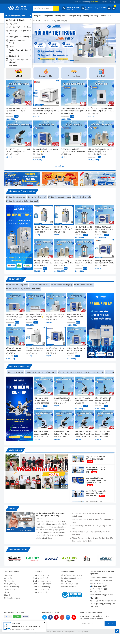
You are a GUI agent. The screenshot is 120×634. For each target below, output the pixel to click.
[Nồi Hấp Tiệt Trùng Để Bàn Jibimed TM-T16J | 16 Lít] (19, 93)
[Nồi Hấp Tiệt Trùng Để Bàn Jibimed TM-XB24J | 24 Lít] (104, 248)
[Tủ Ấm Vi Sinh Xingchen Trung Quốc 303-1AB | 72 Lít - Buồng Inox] (101, 93)
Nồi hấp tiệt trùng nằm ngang (59, 197)
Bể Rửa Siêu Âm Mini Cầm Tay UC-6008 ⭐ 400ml (34, 316)
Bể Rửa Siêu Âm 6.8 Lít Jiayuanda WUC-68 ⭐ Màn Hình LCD (76, 349)
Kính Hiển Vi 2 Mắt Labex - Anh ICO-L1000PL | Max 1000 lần (42, 433)
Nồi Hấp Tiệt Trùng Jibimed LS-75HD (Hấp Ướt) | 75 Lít (63, 228)
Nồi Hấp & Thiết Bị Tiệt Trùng (22, 191)
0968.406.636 (73, 7)
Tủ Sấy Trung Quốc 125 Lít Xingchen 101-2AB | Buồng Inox (73, 150)
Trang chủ (37, 16)
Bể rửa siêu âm (14, 56)
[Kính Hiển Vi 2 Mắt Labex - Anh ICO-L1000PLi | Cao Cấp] (19, 133)
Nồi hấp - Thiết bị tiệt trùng (19, 27)
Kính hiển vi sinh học (16, 372)
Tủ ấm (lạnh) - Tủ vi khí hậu (19, 37)
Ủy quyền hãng (75, 16)
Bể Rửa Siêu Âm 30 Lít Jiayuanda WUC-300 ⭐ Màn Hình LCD (15, 316)
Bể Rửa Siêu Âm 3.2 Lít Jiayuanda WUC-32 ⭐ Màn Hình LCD (15, 349)
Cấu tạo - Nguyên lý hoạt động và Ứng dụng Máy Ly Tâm (93, 520)
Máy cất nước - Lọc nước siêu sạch (18, 61)
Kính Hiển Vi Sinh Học (69, 584)
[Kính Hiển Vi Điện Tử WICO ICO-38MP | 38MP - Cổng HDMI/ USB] (104, 386)
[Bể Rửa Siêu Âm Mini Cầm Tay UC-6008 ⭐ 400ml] (35, 302)
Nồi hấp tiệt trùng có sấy (37, 197)
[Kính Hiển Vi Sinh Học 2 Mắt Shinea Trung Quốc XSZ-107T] (84, 419)
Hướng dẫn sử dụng (59, 21)
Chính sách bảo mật (41, 578)
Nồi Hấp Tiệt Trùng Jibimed (72, 575)
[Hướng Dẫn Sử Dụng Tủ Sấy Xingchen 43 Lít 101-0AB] (78, 469)
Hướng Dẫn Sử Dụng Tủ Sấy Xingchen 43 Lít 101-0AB (96, 469)
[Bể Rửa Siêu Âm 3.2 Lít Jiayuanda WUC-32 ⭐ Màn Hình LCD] (15, 336)
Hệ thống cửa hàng (108, 2)
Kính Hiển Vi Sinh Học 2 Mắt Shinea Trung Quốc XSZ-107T (84, 433)
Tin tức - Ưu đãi (106, 16)
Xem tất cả (59, 166)
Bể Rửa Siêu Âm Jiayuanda (71, 578)
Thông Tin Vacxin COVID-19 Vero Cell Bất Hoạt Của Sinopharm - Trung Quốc (92, 539)
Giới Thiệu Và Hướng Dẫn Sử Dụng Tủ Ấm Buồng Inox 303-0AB (96, 493)
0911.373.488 (95, 592)
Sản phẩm (48, 16)
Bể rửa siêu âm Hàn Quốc (84, 285)
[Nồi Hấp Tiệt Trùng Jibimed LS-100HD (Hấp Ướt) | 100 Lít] (64, 248)
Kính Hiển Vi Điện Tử (69, 587)
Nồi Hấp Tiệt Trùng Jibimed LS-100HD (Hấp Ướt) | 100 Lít (63, 262)
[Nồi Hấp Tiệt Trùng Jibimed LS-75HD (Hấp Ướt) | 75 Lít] (64, 215)
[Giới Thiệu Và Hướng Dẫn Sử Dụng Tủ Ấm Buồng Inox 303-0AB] (78, 493)
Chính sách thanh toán (42, 581)
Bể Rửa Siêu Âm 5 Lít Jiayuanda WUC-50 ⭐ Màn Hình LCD (45, 150)
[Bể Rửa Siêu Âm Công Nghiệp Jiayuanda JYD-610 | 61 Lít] (56, 302)
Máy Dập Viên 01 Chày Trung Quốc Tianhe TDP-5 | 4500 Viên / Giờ (96, 480)
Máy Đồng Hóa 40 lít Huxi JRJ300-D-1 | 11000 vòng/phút (35, 626)
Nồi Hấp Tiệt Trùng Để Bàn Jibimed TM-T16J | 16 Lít (16, 109)
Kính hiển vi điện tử (49, 372)
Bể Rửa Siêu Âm (15, 279)
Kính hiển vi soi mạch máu (94, 372)
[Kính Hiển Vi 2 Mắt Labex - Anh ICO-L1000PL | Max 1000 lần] (43, 419)
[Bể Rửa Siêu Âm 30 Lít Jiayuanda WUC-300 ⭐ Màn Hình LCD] (15, 302)
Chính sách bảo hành (41, 589)
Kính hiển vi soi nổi (33, 372)
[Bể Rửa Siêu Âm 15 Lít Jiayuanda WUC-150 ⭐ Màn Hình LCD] (56, 336)
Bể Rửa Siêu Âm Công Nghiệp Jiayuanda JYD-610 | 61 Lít (55, 316)
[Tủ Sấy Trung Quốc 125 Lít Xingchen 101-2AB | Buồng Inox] (74, 133)
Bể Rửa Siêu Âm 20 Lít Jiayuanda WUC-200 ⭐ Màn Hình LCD (76, 316)
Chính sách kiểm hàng (41, 587)
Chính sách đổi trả (40, 592)
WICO (88, 631)
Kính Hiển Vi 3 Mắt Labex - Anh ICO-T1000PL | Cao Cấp (103, 433)
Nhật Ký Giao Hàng (90, 16)
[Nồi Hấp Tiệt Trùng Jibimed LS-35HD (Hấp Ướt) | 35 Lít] (43, 215)
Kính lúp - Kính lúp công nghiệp (70, 372)
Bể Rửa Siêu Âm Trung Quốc (17, 285)
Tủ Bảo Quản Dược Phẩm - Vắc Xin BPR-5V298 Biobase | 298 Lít (74, 109)
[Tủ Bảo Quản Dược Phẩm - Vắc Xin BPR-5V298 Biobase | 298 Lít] (74, 93)
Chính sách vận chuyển (42, 584)
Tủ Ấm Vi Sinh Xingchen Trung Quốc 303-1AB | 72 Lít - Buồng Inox (100, 109)
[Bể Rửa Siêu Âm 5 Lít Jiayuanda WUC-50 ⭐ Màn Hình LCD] (46, 133)
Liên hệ (46, 21)
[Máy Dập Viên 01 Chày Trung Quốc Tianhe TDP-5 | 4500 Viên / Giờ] (78, 480)
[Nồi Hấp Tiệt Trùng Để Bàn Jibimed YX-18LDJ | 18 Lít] (84, 215)
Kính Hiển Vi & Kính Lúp (19, 367)
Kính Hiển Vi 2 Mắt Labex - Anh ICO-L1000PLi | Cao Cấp (18, 150)
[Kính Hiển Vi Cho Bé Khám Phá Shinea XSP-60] (84, 386)
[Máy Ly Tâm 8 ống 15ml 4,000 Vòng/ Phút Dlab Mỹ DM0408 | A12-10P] (46, 93)
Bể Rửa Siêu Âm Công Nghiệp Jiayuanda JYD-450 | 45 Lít (35, 349)
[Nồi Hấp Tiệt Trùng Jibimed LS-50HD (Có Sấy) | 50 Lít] (101, 133)
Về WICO (37, 21)
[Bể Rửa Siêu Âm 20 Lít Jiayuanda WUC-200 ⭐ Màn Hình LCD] (76, 302)
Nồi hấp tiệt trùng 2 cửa (82, 197)
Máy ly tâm (13, 24)
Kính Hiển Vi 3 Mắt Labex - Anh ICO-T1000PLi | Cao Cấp (42, 399)
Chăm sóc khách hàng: (87, 2)
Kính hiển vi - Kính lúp (17, 20)
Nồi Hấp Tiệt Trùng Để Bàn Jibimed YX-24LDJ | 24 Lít (84, 262)
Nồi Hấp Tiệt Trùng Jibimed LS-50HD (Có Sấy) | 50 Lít (100, 150)
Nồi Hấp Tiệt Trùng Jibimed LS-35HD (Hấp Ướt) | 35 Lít (43, 228)
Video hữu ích (15, 450)
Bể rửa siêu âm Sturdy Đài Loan (18, 289)
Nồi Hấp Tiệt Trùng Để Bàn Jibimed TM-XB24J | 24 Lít (104, 262)
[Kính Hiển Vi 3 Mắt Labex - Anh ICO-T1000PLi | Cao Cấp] (43, 386)
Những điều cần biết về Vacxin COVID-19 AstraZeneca (88, 514)
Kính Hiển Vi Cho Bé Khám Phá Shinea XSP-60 (84, 399)
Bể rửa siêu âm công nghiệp (61, 285)
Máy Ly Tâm (66, 581)
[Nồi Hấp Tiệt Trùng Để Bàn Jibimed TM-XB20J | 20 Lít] (104, 215)
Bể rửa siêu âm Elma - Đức (39, 285)
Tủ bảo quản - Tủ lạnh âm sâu (19, 32)
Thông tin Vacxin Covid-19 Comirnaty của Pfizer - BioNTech (92, 533)
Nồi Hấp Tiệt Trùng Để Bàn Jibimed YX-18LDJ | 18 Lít (84, 228)
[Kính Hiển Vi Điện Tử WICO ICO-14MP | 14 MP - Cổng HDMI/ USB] (64, 386)
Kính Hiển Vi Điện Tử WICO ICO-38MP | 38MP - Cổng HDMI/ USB (103, 399)
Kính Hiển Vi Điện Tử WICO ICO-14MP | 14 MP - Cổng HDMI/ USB (63, 399)
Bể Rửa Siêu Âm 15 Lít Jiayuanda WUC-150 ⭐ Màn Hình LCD (55, 349)
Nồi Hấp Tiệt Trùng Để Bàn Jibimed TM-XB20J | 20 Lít (104, 228)
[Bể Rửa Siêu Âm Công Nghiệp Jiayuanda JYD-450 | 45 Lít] (35, 336)
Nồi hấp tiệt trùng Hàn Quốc (17, 201)
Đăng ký (110, 623)
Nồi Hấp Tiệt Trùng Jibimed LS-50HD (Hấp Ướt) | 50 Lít (43, 262)
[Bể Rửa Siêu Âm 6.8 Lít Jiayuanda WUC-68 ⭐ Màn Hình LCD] (76, 336)
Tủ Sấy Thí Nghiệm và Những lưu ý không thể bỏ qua (91, 527)
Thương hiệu (60, 16)
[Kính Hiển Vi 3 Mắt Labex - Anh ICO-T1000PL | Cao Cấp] (104, 419)
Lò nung (12, 46)
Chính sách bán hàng (41, 575)
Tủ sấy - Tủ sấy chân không (17, 41)
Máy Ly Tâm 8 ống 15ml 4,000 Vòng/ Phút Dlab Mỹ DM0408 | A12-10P (45, 109)
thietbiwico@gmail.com (95, 7)
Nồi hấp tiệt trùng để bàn (16, 197)
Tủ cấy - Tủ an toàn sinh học (18, 51)
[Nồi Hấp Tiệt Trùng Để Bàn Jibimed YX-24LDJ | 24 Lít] (84, 248)
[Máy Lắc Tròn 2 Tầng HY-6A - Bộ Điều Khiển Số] (78, 459)
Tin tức (12, 508)
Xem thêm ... (14, 66)
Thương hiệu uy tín (18, 550)
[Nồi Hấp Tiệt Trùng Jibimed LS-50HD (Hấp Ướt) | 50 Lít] (43, 248)
